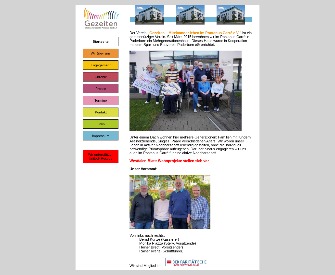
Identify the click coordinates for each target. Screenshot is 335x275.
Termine (100, 100)
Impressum (100, 136)
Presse (100, 89)
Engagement (101, 65)
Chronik (101, 77)
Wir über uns (101, 53)
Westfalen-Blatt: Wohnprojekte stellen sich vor (169, 161)
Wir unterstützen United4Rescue (101, 156)
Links (101, 124)
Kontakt (101, 112)
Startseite (101, 41)
